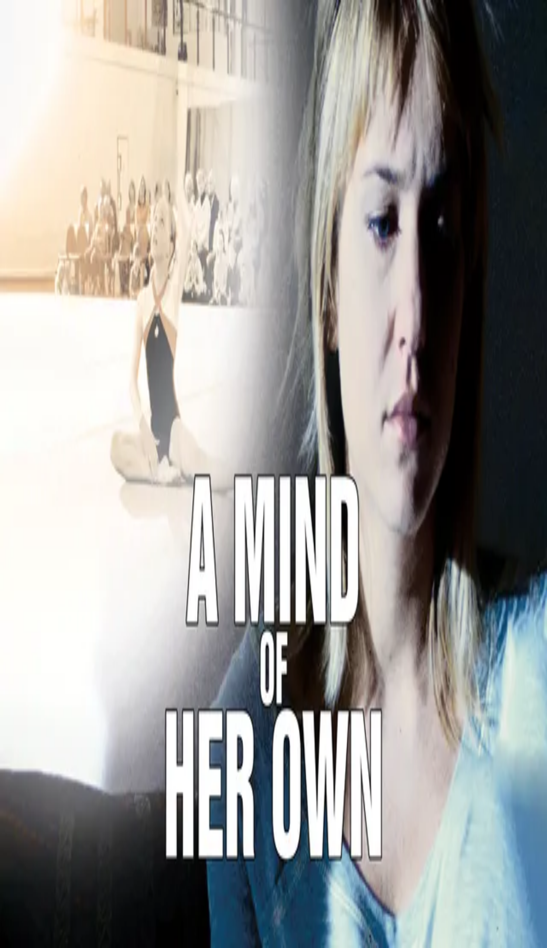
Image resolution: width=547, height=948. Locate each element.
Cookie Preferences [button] (41, 703)
